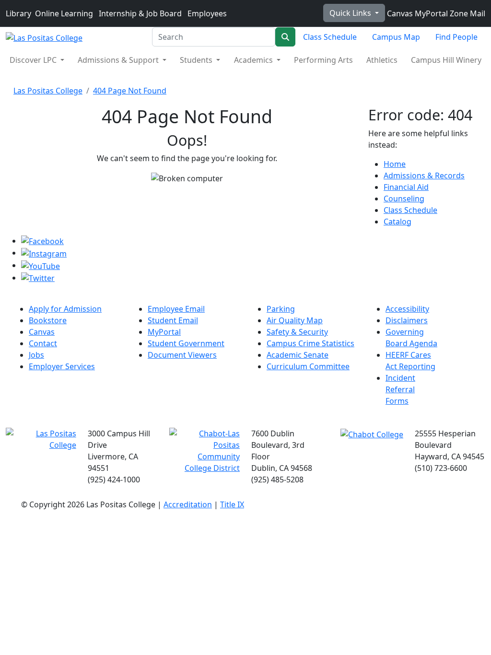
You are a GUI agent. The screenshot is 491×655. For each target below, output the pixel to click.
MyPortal (430, 13)
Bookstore (48, 320)
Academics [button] (254, 60)
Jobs (36, 355)
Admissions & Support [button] (119, 60)
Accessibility (407, 309)
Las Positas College (47, 90)
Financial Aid (406, 187)
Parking (281, 309)
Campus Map (396, 37)
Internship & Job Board (140, 13)
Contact (43, 343)
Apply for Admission (65, 309)
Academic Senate (297, 355)
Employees (207, 13)
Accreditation (188, 504)
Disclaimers (407, 320)
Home (395, 164)
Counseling (404, 198)
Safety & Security (297, 332)
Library (18, 13)
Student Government (186, 343)
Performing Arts (323, 60)
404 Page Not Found (129, 90)
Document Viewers (182, 355)
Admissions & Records (424, 175)
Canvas (399, 13)
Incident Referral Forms (400, 389)
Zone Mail (466, 13)
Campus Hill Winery (446, 60)
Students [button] (197, 60)
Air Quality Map (295, 320)
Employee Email (176, 309)
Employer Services (62, 366)
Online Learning (64, 13)
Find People (456, 37)
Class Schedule (330, 37)
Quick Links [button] (351, 13)
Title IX (232, 504)
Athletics (381, 60)
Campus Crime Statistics (310, 343)
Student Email (173, 320)
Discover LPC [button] (34, 60)
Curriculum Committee (308, 366)
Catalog (397, 221)
